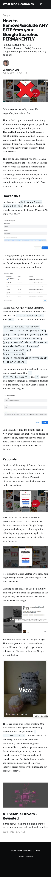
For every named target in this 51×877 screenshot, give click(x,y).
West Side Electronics (18, 4)
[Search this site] (41, 4)
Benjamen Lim (11, 70)
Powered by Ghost (25, 856)
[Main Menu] (47, 4)
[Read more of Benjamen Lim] (6, 63)
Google (6, 15)
